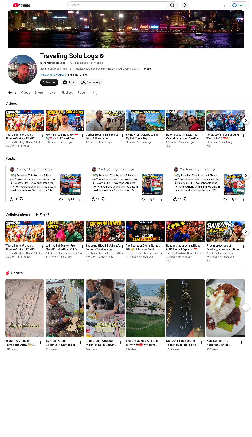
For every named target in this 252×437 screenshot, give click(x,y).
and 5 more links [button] (77, 74)
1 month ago (45, 169)
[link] (45, 185)
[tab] (12, 92)
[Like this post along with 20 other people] (93, 199)
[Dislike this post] (21, 199)
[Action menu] (79, 199)
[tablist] (126, 92)
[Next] (246, 120)
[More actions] (42, 135)
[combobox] (117, 5)
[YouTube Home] (21, 5)
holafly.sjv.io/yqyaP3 (55, 74)
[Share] (61, 199)
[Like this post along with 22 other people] (175, 199)
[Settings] (224, 5)
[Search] (172, 5)
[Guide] (6, 5)
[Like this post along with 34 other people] (11, 199)
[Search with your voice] (184, 5)
